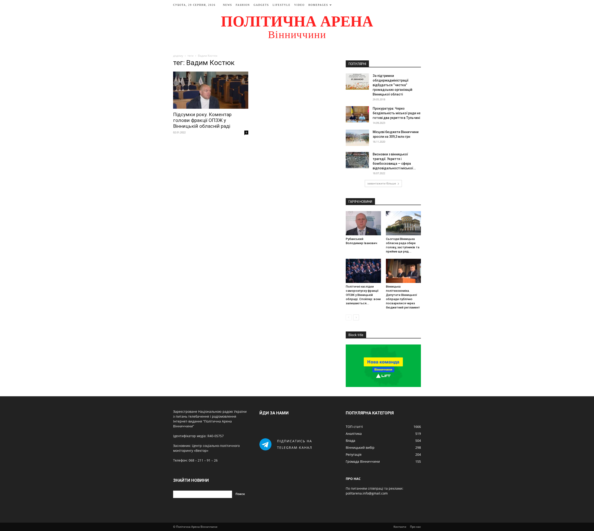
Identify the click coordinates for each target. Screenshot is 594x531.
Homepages (318, 4)
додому (178, 56)
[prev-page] (349, 317)
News (227, 4)
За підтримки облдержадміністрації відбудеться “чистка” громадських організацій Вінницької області (392, 85)
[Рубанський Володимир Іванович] (363, 223)
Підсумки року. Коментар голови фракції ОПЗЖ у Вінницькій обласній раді (202, 120)
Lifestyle (282, 4)
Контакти (400, 527)
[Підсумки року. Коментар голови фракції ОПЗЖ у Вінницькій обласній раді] (210, 90)
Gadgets (261, 4)
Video (299, 4)
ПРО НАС (353, 478)
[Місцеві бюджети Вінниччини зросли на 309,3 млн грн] (357, 138)
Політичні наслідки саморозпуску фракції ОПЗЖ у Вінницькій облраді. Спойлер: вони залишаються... (363, 295)
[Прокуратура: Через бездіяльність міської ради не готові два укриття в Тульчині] (357, 114)
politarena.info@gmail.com (367, 493)
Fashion (243, 4)
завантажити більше (381, 183)
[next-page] (356, 317)
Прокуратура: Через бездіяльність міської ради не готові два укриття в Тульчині (396, 113)
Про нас (415, 527)
